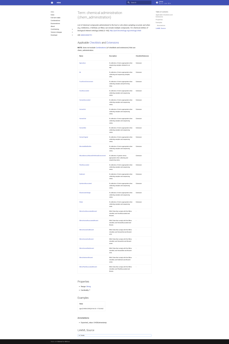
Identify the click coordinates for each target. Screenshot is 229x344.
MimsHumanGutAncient (86, 239)
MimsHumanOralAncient (86, 230)
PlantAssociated (84, 165)
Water (81, 202)
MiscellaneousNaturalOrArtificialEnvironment (92, 155)
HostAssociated (84, 91)
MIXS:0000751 (86, 35)
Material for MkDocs (63, 341)
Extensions (112, 42)
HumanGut (82, 109)
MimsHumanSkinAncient (86, 248)
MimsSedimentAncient (86, 257)
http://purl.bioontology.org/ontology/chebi (125, 31)
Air (80, 72)
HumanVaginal (83, 137)
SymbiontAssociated (85, 183)
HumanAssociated (84, 100)
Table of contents (162, 12)
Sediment (82, 174)
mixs (52, 12)
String (88, 286)
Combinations (101, 48)
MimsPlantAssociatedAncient (88, 267)
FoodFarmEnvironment (86, 81)
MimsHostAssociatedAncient (88, 211)
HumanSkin (82, 128)
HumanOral (82, 118)
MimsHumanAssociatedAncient (88, 220)
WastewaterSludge (85, 192)
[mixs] (52, 2)
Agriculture (82, 63)
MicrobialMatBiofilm (85, 146)
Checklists (95, 42)
